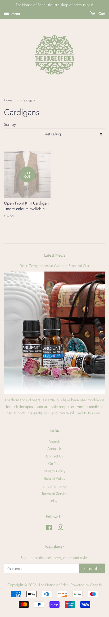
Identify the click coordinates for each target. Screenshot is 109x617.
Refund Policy (54, 478)
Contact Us (54, 456)
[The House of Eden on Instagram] (60, 528)
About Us (54, 448)
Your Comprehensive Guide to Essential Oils (54, 265)
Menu (15, 13)
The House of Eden (54, 584)
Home (8, 100)
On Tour (54, 463)
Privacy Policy (54, 471)
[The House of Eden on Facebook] (49, 528)
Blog (54, 501)
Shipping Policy (55, 486)
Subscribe (92, 568)
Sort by (10, 124)
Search (54, 441)
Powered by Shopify (86, 584)
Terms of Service (54, 493)
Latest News (54, 255)
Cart (101, 13)
